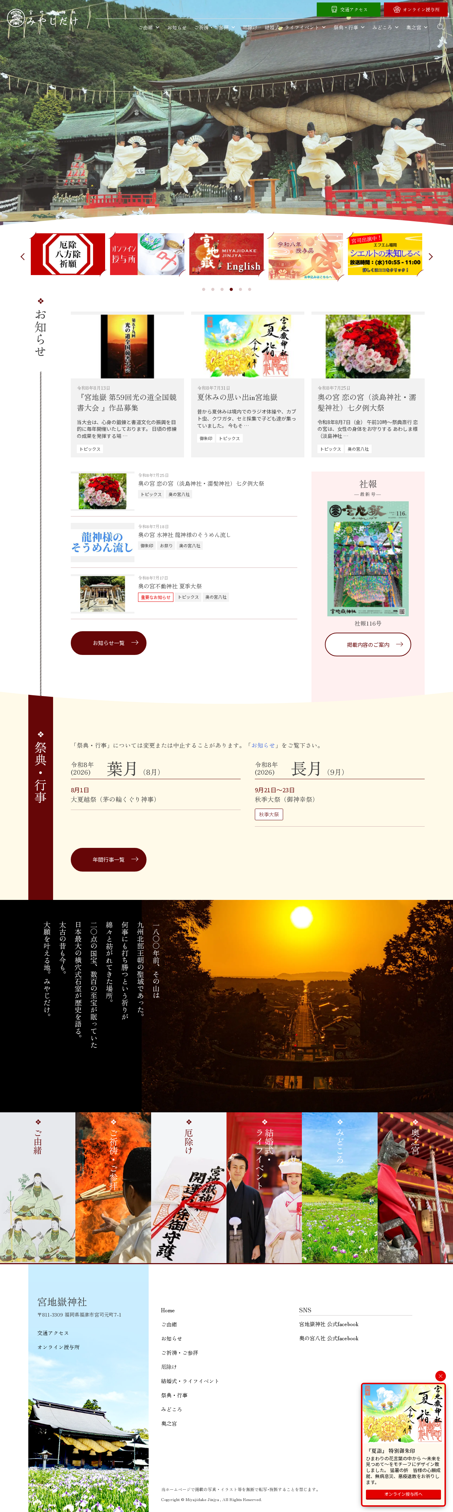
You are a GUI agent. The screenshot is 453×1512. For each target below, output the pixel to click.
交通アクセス (354, 9)
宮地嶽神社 (42, 17)
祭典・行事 (345, 27)
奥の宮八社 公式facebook (329, 1338)
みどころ (382, 27)
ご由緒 (145, 27)
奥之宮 (413, 27)
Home (168, 1310)
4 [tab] (231, 289)
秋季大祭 (269, 814)
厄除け (250, 27)
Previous (23, 256)
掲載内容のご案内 (368, 644)
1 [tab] (203, 289)
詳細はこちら (127, 384)
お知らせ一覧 (109, 642)
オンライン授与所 (421, 9)
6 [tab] (249, 289)
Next (430, 256)
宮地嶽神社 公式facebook (329, 1324)
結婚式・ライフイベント (292, 27)
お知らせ (177, 27)
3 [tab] (222, 289)
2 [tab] (213, 289)
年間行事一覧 (109, 859)
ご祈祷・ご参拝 (211, 27)
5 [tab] (240, 289)
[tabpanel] (68, 254)
